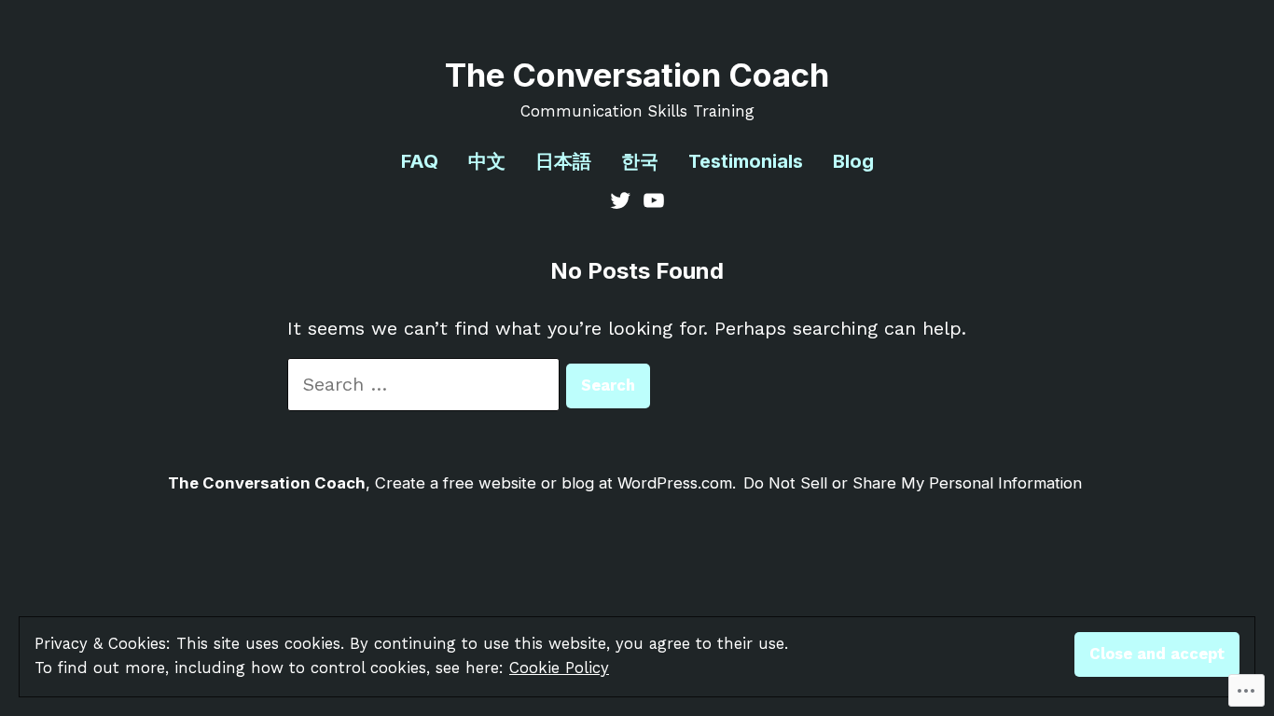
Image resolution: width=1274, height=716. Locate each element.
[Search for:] (426, 384)
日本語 (563, 161)
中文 (486, 161)
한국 (639, 161)
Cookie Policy (559, 668)
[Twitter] (622, 198)
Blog (853, 161)
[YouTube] (651, 198)
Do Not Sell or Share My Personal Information (912, 483)
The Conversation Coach (637, 75)
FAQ (419, 161)
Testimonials (745, 161)
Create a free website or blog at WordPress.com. (555, 483)
